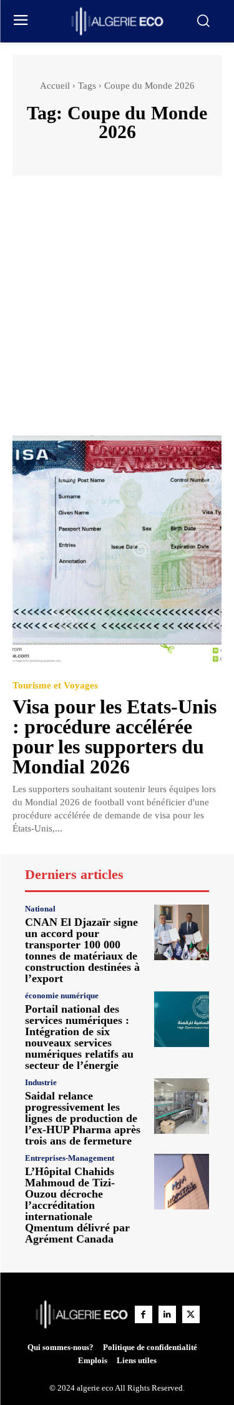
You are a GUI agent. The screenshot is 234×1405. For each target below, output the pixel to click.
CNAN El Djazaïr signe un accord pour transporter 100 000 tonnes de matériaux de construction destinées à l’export (82, 950)
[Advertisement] (117, 311)
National (40, 909)
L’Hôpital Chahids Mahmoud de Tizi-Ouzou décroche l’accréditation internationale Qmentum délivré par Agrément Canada (77, 1205)
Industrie (41, 1082)
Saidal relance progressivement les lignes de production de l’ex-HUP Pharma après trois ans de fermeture (82, 1118)
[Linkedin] (167, 1314)
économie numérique (62, 995)
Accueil (55, 86)
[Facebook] (143, 1314)
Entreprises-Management (69, 1158)
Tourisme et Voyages (55, 685)
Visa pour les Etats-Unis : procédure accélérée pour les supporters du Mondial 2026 (114, 736)
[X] (191, 1314)
